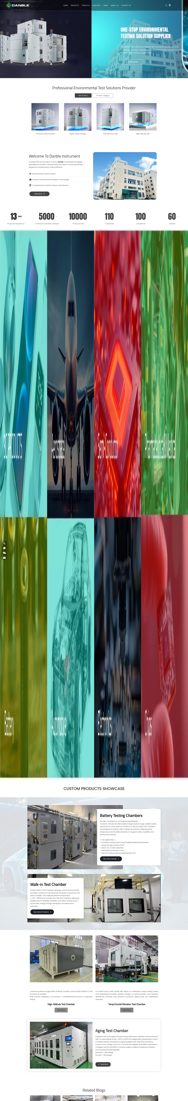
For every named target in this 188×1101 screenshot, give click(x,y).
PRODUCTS (75, 5)
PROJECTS (85, 5)
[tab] (83, 95)
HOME (65, 5)
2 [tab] (94, 76)
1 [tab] (93, 76)
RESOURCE (96, 5)
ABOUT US (115, 5)
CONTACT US (126, 5)
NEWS (105, 5)
